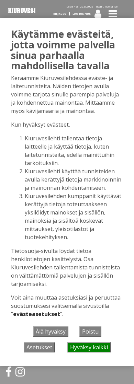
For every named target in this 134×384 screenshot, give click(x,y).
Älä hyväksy (51, 331)
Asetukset (39, 347)
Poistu (90, 331)
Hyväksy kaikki (89, 347)
